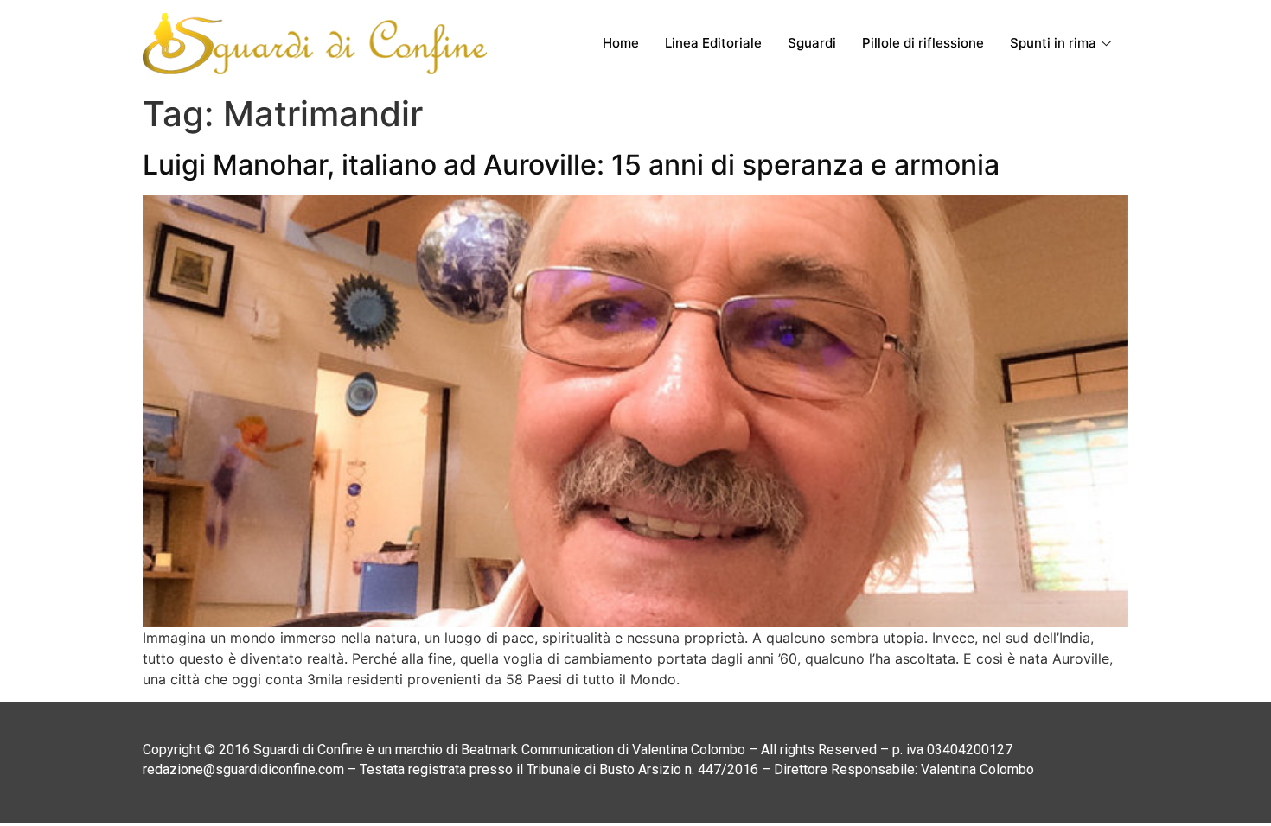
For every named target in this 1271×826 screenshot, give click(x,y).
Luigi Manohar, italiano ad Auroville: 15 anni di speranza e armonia (571, 164)
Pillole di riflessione (923, 43)
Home (621, 43)
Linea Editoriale (713, 43)
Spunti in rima (1053, 43)
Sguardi (812, 43)
